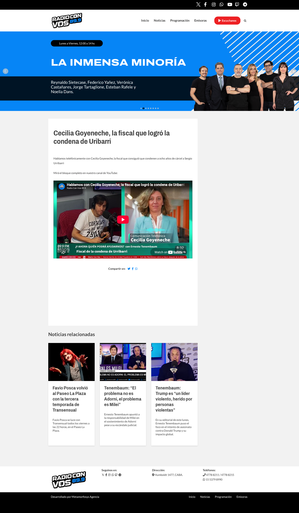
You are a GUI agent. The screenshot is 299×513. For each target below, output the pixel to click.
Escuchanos (229, 20)
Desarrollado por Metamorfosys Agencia (75, 496)
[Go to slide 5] (150, 108)
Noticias (159, 20)
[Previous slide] (5, 71)
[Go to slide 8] (158, 108)
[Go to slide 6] (153, 108)
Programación (179, 20)
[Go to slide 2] (143, 108)
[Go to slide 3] (146, 108)
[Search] (245, 20)
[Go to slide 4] (148, 108)
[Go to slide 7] (155, 108)
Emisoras (200, 20)
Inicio (145, 20)
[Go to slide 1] (141, 108)
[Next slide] (293, 71)
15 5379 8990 (213, 479)
